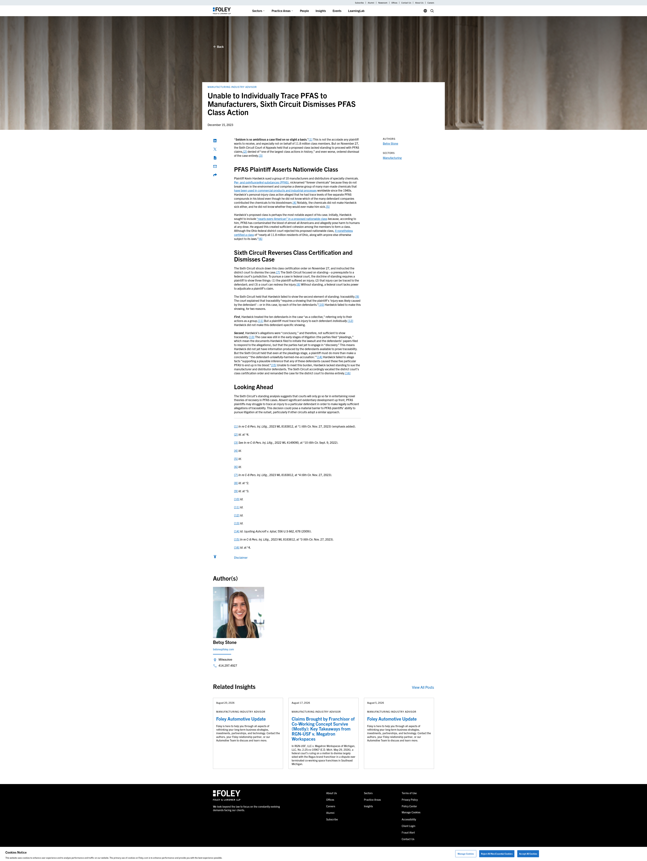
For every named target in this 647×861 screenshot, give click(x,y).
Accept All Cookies (528, 853)
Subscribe (359, 3)
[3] (261, 155)
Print (215, 158)
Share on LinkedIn (215, 141)
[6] (260, 239)
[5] (328, 206)
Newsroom (382, 3)
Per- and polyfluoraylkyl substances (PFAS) (261, 182)
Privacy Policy (410, 799)
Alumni (371, 3)
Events (337, 11)
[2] (245, 151)
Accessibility (409, 819)
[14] (319, 357)
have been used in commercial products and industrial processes (275, 190)
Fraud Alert (408, 832)
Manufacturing (392, 158)
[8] (298, 284)
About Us (419, 3)
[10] (321, 304)
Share (215, 175)
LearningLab (356, 11)
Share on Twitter (215, 149)
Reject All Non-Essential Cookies (497, 853)
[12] (350, 321)
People (304, 11)
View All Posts (423, 687)
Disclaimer (241, 557)
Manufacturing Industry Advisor (232, 86)
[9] (357, 296)
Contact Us (406, 3)
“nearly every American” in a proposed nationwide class (292, 219)
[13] (251, 337)
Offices (394, 3)
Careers (430, 3)
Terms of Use (409, 793)
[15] (273, 365)
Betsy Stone (390, 143)
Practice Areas (281, 11)
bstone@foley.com (223, 649)
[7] (278, 272)
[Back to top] (215, 557)
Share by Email (215, 166)
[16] (347, 373)
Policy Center (409, 806)
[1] (310, 139)
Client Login (408, 825)
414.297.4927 (228, 665)
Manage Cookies (466, 853)
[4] (294, 202)
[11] (260, 321)
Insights (321, 11)
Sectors (257, 11)
